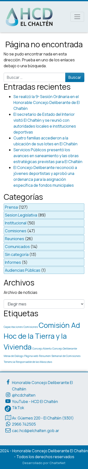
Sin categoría (17, 254)
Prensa (11, 207)
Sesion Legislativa (21, 215)
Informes (13, 262)
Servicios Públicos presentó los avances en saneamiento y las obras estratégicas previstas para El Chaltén (47, 155)
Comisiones (15, 231)
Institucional (15, 223)
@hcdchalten (23, 395)
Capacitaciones (13, 327)
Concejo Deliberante (64, 348)
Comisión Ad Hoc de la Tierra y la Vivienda (42, 336)
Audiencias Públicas (22, 270)
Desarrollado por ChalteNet (44, 463)
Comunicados (17, 246)
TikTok (18, 407)
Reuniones (14, 238)
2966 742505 (24, 424)
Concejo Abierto (42, 348)
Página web (31, 356)
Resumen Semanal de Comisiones (59, 356)
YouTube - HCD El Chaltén (35, 401)
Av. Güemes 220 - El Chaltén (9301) (43, 418)
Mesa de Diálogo (13, 356)
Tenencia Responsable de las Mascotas (28, 362)
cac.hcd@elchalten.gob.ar (35, 430)
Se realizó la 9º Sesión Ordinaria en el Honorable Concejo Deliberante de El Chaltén (46, 102)
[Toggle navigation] (77, 17)
